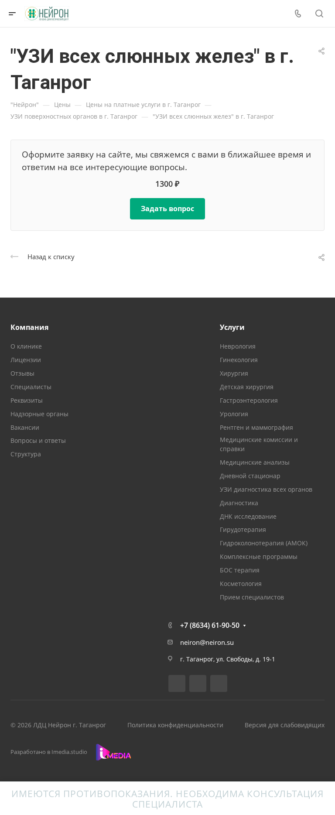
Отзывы (22, 373)
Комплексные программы (258, 556)
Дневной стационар (250, 476)
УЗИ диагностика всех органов (266, 489)
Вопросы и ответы (38, 440)
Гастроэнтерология (249, 400)
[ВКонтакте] (176, 683)
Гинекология (239, 360)
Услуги (232, 327)
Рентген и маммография (256, 427)
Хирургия (234, 373)
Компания (29, 327)
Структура (25, 454)
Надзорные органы (39, 414)
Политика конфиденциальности (175, 725)
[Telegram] (197, 683)
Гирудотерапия (243, 529)
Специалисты (30, 387)
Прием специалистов (252, 597)
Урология (234, 414)
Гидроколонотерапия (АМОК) (264, 543)
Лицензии (25, 360)
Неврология (238, 346)
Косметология (241, 583)
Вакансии (24, 427)
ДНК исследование (248, 516)
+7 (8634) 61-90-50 (209, 625)
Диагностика (239, 503)
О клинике (26, 346)
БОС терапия (240, 570)
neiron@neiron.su (207, 642)
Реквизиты (26, 400)
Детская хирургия (246, 387)
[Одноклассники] (218, 683)
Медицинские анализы (255, 462)
